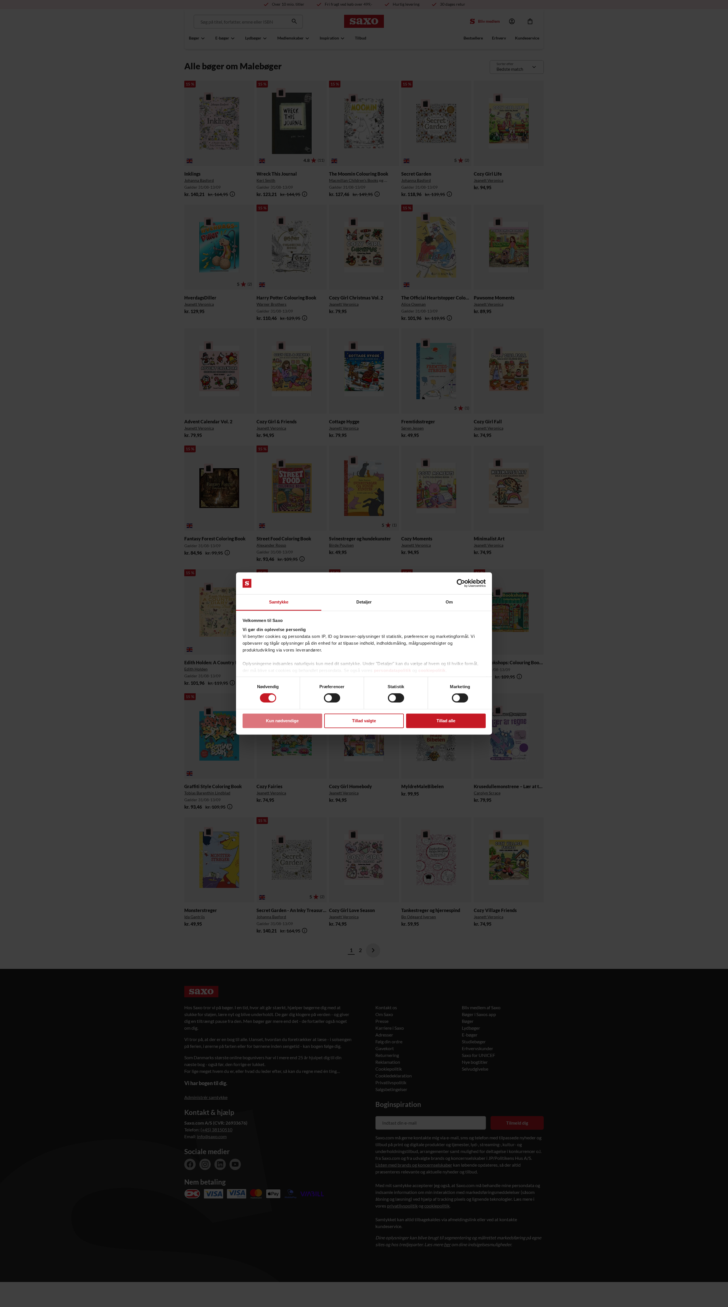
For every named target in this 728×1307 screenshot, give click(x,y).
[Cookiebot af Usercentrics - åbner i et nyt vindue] (461, 583)
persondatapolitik (392, 670)
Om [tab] (449, 602)
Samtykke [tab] (279, 602)
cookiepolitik (432, 670)
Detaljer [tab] (364, 602)
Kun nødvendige (282, 720)
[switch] (332, 698)
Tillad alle (446, 720)
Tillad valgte (364, 720)
